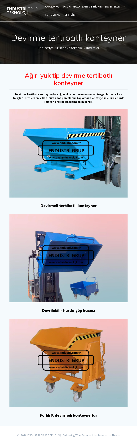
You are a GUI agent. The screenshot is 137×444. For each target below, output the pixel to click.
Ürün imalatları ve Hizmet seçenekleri (93, 6)
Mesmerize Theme (109, 435)
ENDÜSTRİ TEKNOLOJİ (22, 11)
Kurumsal (52, 14)
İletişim (70, 14)
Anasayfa (52, 6)
